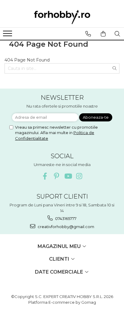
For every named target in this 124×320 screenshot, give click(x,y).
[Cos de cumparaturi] (103, 34)
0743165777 (65, 218)
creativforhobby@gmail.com (65, 226)
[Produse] (8, 35)
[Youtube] (68, 176)
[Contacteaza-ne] (88, 34)
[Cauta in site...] (117, 34)
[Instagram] (79, 176)
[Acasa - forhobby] (62, 16)
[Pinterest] (56, 176)
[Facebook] (45, 176)
